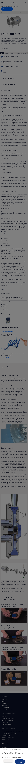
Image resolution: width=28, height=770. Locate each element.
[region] (14, 759)
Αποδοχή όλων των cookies (19, 761)
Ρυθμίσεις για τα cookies (14, 767)
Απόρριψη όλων (8, 761)
